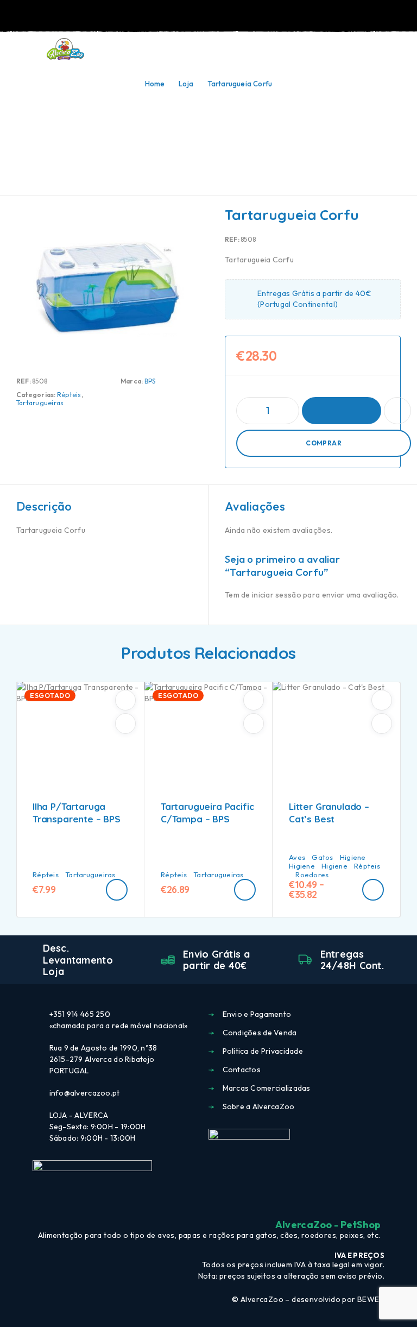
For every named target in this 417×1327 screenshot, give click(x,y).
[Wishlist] (383, 49)
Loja (186, 83)
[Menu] (23, 49)
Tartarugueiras (40, 403)
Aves (297, 857)
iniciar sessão (276, 595)
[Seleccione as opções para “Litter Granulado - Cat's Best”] (373, 890)
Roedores (311, 874)
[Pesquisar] (348, 50)
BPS (150, 381)
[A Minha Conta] (366, 49)
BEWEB (370, 1299)
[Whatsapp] (228, 1202)
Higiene (353, 857)
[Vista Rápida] (125, 723)
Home (155, 83)
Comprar (324, 443)
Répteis (69, 395)
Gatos (322, 857)
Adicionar (341, 410)
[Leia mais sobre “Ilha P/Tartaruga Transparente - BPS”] (117, 890)
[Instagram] (208, 1202)
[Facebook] (189, 1202)
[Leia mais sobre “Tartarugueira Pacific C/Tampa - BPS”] (245, 890)
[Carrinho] (401, 49)
